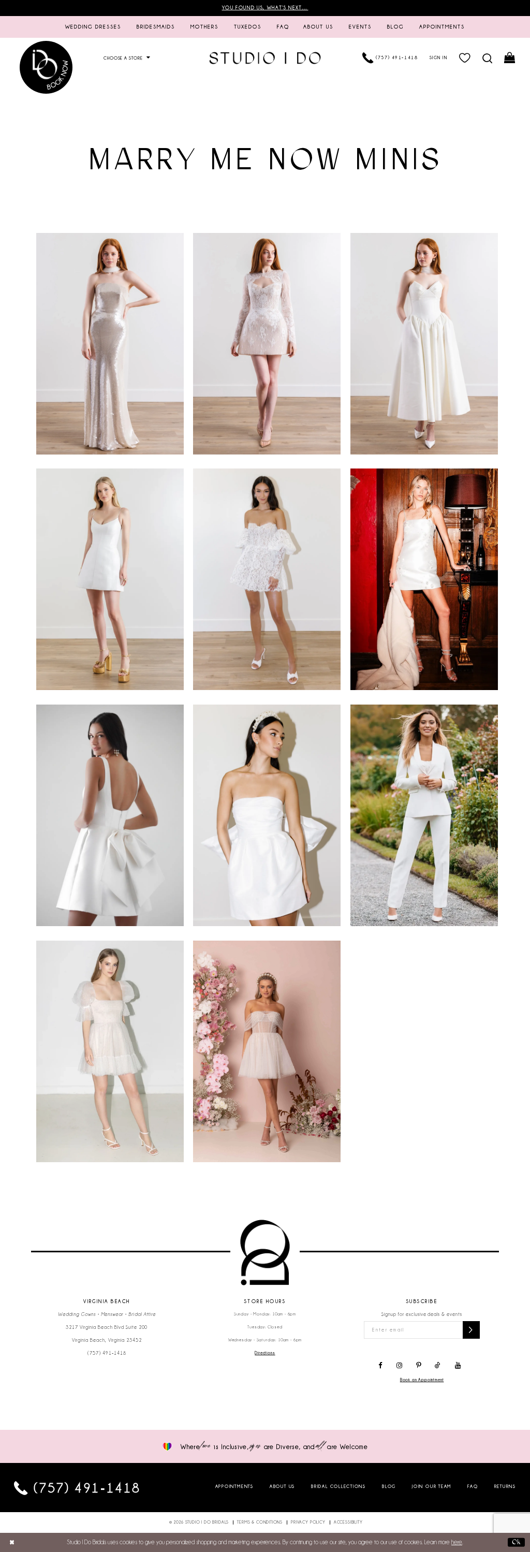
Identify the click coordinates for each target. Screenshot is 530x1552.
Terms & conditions (260, 1522)
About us (282, 1486)
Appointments (234, 1486)
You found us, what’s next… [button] (265, 7)
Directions (265, 1353)
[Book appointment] (46, 67)
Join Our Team (431, 1486)
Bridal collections (338, 1486)
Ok (516, 1542)
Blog (389, 1486)
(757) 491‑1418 (106, 1353)
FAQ (472, 1486)
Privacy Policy (308, 1522)
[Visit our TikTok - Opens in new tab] (438, 1365)
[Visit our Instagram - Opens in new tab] (399, 1365)
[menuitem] (93, 27)
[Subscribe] (471, 1330)
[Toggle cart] (510, 58)
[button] (465, 58)
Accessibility (348, 1522)
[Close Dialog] (12, 1542)
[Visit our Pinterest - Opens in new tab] (418, 1365)
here (456, 1542)
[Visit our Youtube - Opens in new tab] (457, 1365)
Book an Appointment (422, 1380)
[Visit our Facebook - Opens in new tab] (380, 1365)
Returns (505, 1486)
